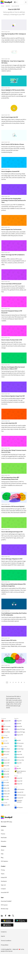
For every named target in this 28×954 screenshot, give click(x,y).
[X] (13, 916)
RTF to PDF (6, 785)
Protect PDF (19, 781)
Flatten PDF (19, 784)
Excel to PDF (6, 763)
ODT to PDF (6, 771)
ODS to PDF (6, 774)
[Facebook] (6, 916)
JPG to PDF (6, 743)
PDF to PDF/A (7, 732)
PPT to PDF (6, 766)
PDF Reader (19, 746)
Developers (4, 881)
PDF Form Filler (20, 760)
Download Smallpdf (6, 901)
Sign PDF (19, 768)
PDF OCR (6, 729)
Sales (2, 830)
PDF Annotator (20, 743)
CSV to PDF (6, 799)
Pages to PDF (7, 805)
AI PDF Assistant (20, 789)
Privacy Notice (4, 945)
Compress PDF (7, 721)
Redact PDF (19, 754)
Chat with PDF (20, 792)
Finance (3, 834)
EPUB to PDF (7, 794)
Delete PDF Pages (21, 729)
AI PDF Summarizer (21, 795)
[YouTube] (9, 916)
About (2, 850)
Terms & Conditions (6, 940)
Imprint (3, 936)
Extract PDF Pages (21, 732)
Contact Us (4, 932)
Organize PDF (20, 735)
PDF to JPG (6, 737)
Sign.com (3, 885)
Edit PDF (19, 740)
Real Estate (4, 837)
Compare (3, 889)
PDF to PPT (6, 754)
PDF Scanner (20, 807)
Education (3, 841)
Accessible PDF (5, 892)
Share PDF (19, 763)
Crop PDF (19, 752)
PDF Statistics (4, 861)
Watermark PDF (20, 757)
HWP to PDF (6, 788)
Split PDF (19, 723)
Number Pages (20, 749)
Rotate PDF (19, 726)
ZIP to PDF (6, 796)
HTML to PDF (7, 791)
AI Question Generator (19, 801)
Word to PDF (7, 760)
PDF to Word (7, 749)
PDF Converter (7, 726)
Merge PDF (19, 721)
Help (2, 854)
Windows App (4, 909)
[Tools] (15, 2)
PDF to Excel (6, 752)
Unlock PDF (19, 778)
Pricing (3, 870)
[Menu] (25, 2)
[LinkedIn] (2, 916)
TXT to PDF (6, 782)
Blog (2, 857)
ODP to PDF (6, 777)
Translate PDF (20, 798)
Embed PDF (4, 877)
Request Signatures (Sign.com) (21, 772)
